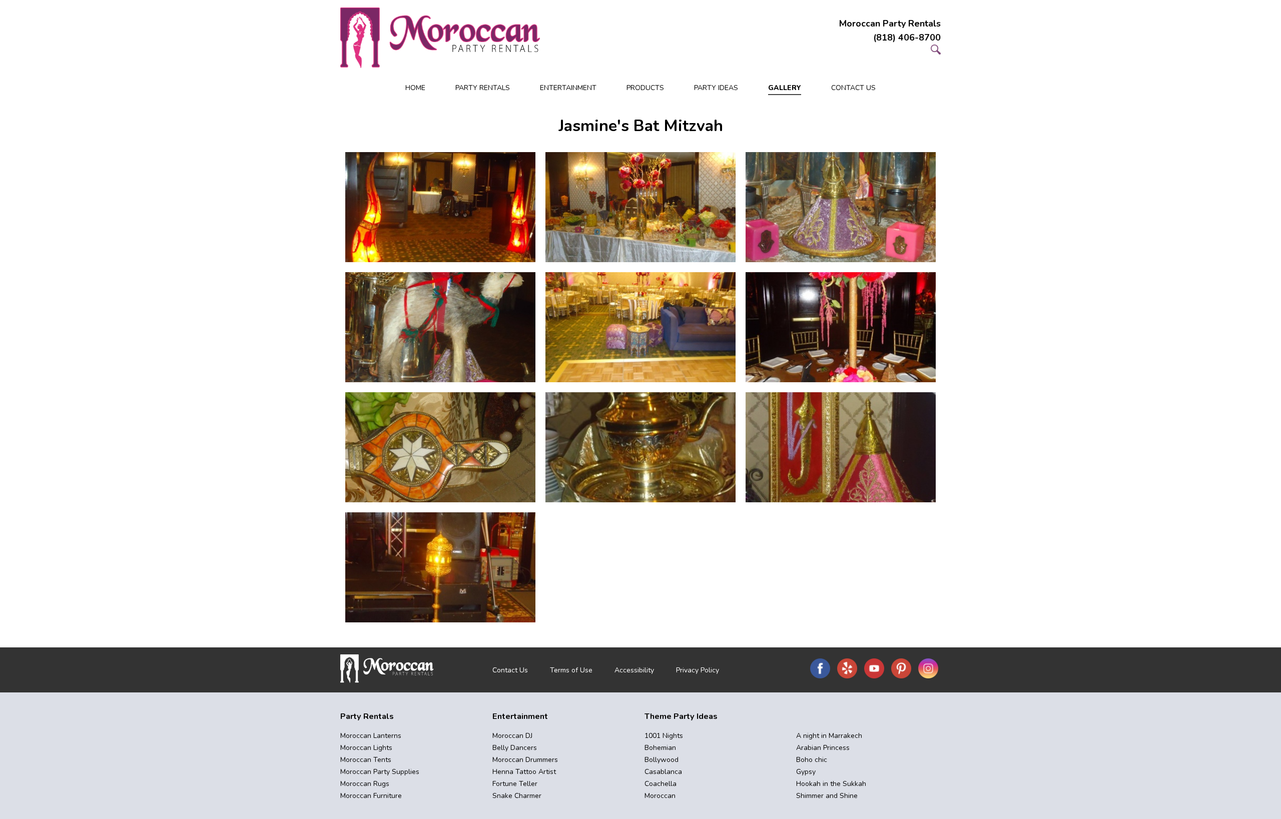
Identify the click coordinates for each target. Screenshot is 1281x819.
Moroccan (660, 795)
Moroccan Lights (366, 747)
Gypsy (806, 771)
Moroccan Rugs (364, 783)
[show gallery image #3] (841, 207)
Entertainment (568, 88)
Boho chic (811, 759)
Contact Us (853, 88)
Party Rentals (482, 88)
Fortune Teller (514, 783)
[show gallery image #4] (440, 327)
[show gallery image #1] (440, 207)
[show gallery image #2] (640, 207)
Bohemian (660, 747)
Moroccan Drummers (525, 759)
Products (645, 88)
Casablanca (663, 771)
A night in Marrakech (829, 735)
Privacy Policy (697, 670)
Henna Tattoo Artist (524, 771)
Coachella (661, 783)
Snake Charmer (516, 795)
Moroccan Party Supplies (379, 771)
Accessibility (634, 670)
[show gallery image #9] (841, 447)
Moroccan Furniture (371, 795)
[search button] (936, 52)
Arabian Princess (823, 747)
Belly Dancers (514, 747)
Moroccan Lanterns (370, 735)
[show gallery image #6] (841, 327)
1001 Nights (664, 735)
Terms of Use (571, 670)
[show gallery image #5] (640, 327)
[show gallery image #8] (640, 447)
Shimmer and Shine (827, 795)
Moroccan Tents (365, 759)
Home (415, 88)
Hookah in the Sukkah (831, 783)
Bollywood (662, 759)
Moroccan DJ (512, 735)
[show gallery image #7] (440, 447)
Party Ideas (716, 88)
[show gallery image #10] (440, 567)
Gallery (784, 88)
